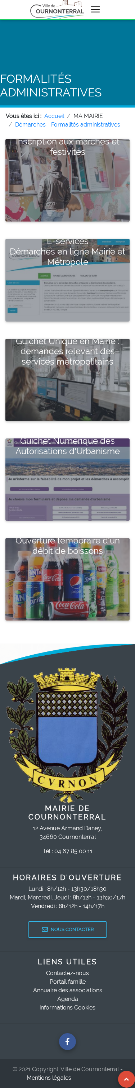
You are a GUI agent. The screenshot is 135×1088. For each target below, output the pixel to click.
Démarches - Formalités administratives (67, 124)
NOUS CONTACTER (72, 929)
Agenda (67, 999)
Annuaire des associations (67, 990)
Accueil (54, 116)
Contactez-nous (67, 973)
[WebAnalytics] (94, 1077)
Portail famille (68, 981)
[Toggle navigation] (95, 9)
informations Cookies (67, 1007)
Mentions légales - (52, 1077)
